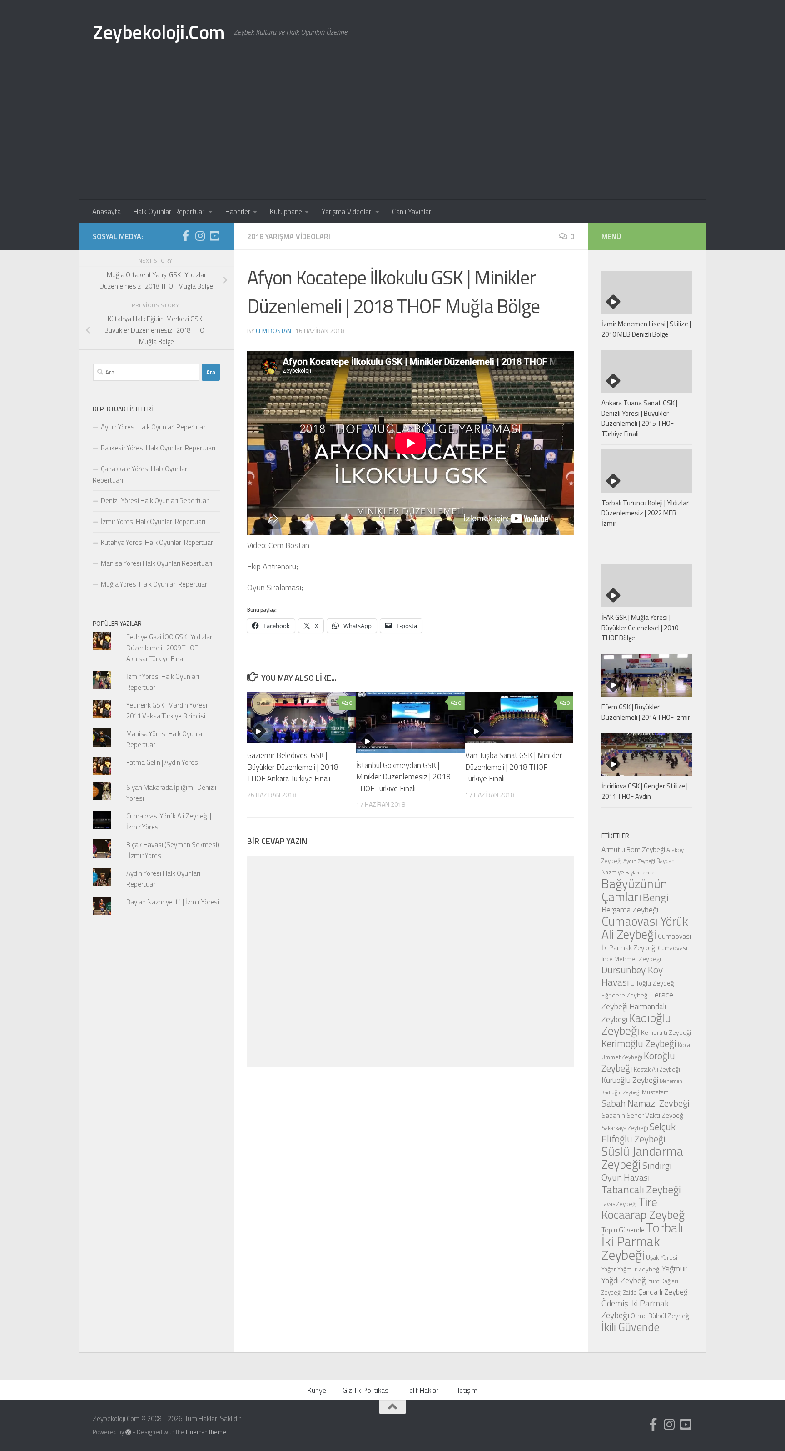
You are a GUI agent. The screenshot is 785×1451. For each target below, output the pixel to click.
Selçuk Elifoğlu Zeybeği (638, 1132)
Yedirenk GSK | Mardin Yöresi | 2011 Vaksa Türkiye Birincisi (168, 710)
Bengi (656, 897)
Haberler (237, 211)
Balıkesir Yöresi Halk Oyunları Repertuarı (158, 448)
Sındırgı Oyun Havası (636, 1171)
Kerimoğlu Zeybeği (638, 1043)
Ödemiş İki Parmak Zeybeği (635, 1309)
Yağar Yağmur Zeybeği (631, 1269)
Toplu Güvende (623, 1229)
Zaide (630, 1292)
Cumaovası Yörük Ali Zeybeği (644, 927)
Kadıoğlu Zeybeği (636, 1024)
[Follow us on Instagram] (199, 235)
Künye (317, 1390)
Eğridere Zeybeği (625, 995)
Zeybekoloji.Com (159, 31)
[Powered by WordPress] (128, 1432)
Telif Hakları (423, 1390)
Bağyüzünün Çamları (634, 890)
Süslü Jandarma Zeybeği (642, 1158)
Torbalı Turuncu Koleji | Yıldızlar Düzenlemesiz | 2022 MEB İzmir (645, 513)
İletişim (466, 1390)
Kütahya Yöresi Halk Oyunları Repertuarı (157, 542)
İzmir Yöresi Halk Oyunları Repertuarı (153, 521)
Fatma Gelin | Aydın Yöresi (162, 762)
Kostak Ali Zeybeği (657, 1069)
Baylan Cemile (640, 872)
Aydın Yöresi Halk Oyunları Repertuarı (154, 427)
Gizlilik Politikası (366, 1390)
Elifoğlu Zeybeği (653, 983)
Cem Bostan (273, 330)
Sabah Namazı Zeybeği (645, 1103)
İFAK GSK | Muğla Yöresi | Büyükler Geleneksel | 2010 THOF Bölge (639, 627)
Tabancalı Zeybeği (641, 1189)
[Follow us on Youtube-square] (214, 235)
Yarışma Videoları (347, 211)
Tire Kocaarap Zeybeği (644, 1208)
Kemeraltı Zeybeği (666, 1032)
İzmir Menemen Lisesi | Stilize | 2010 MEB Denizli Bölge (646, 329)
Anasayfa (106, 211)
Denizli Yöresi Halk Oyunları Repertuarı (155, 500)
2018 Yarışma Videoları (288, 236)
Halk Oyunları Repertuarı (170, 211)
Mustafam (655, 1092)
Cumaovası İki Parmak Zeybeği (646, 942)
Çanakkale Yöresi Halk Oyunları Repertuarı (141, 474)
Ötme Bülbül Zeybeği (661, 1316)
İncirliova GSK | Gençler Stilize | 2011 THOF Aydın (644, 791)
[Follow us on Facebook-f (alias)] (185, 235)
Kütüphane (286, 211)
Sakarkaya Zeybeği (624, 1127)
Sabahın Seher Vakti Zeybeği (643, 1115)
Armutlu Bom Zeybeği (633, 849)
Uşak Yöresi (661, 1257)
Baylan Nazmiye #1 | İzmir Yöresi (172, 902)
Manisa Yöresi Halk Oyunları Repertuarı (156, 563)
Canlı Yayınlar (411, 211)
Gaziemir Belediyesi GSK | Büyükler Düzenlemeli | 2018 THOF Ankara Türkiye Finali (292, 766)
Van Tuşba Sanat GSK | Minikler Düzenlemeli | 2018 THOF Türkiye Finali (513, 766)
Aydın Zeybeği (639, 861)
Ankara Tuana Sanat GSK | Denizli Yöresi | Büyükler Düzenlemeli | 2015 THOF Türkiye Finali (639, 418)
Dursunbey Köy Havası (632, 975)
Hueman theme (206, 1431)
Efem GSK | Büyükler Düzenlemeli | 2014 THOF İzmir (645, 712)
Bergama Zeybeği (629, 909)
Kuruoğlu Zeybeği (629, 1080)
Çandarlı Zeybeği (663, 1291)
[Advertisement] (392, 131)
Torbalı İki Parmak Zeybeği (642, 1241)
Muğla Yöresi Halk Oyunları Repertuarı (155, 584)
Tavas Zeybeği (619, 1203)
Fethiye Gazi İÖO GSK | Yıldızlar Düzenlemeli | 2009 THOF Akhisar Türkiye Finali (169, 648)
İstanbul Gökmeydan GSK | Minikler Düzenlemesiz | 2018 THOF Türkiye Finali (403, 776)
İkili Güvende (630, 1326)
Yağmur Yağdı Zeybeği (644, 1274)
